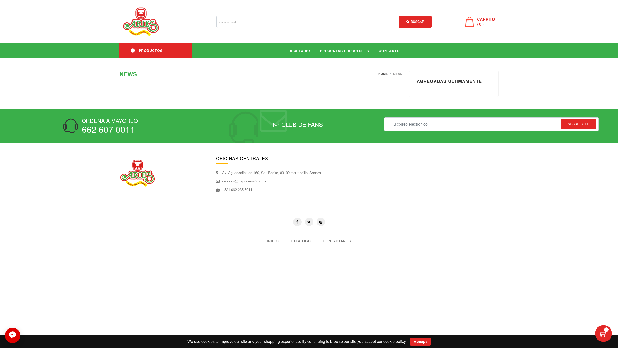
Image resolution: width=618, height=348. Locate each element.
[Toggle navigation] (133, 50)
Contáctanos (337, 241)
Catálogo (301, 241)
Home (383, 74)
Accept (420, 341)
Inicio (273, 241)
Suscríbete (578, 124)
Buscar (417, 21)
